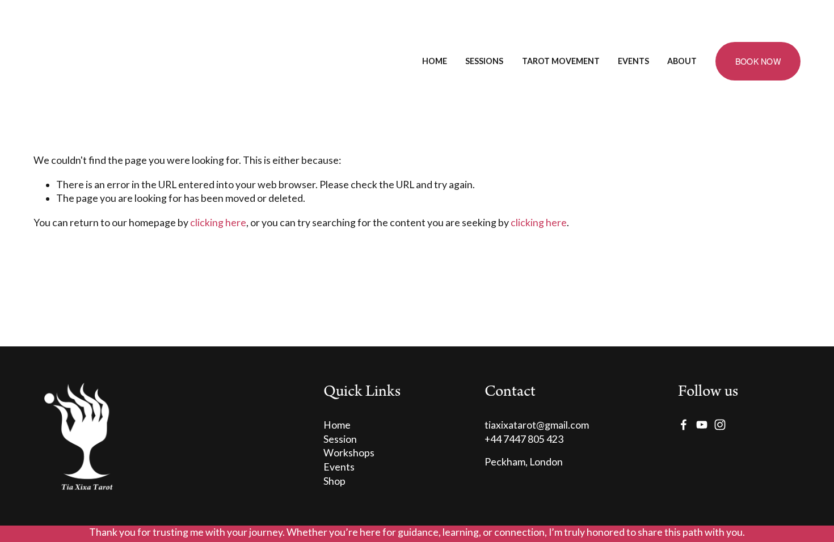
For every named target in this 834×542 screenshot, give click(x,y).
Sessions (484, 61)
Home (434, 61)
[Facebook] (683, 424)
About (682, 61)
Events (633, 61)
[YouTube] (701, 424)
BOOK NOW (758, 61)
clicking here (218, 222)
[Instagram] (720, 424)
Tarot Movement (561, 61)
